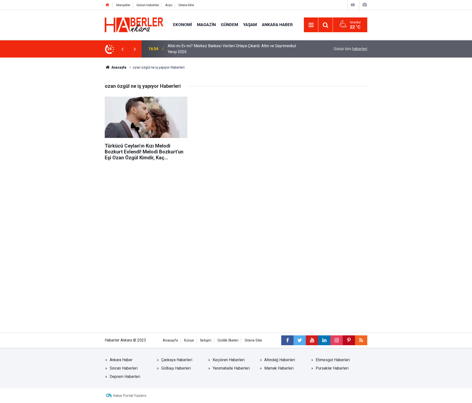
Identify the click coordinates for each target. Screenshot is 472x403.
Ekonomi (182, 24)
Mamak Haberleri (279, 368)
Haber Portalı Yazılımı (129, 396)
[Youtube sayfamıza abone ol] (312, 340)
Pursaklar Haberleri (332, 368)
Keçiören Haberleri (229, 360)
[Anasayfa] (107, 5)
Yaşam (250, 24)
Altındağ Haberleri (279, 360)
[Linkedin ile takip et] (324, 340)
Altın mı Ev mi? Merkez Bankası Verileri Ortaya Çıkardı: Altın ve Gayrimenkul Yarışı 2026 (232, 49)
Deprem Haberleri (125, 376)
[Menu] (311, 25)
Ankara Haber (277, 24)
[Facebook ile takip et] (287, 340)
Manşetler (123, 5)
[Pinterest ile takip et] (349, 340)
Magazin (206, 24)
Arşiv (168, 5)
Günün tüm (350, 48)
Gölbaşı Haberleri (176, 368)
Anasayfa (118, 67)
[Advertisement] (236, 199)
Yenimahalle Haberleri (231, 368)
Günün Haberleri (147, 5)
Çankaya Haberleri (176, 360)
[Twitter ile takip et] (300, 340)
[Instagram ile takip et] (336, 340)
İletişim (205, 340)
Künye (189, 340)
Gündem (229, 24)
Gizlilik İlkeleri (228, 340)
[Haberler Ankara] (134, 24)
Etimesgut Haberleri (333, 360)
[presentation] (122, 49)
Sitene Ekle (186, 5)
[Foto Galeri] (364, 4)
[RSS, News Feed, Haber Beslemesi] (361, 340)
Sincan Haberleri (124, 368)
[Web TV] (352, 4)
